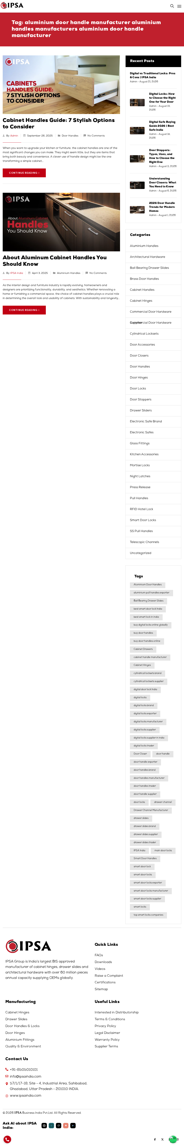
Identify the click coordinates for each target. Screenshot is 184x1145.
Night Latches (140, 476)
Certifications (105, 982)
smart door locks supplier (147, 899)
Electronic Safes (141, 432)
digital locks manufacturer (148, 722)
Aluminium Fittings (19, 1040)
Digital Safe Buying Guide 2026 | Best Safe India (162, 126)
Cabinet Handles (142, 290)
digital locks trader (144, 746)
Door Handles (70, 136)
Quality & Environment (23, 1046)
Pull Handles (139, 498)
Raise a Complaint (109, 976)
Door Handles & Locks (22, 1026)
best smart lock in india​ (146, 617)
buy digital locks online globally (151, 625)
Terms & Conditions (110, 1019)
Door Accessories (142, 344)
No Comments (96, 136)
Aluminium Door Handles (148, 585)
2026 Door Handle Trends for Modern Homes (162, 207)
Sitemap (101, 989)
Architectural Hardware (147, 257)
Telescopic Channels (144, 542)
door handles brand (144, 770)
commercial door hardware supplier (150, 323)
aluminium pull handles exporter (151, 593)
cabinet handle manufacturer (150, 657)
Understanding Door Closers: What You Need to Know (162, 182)
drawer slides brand (145, 826)
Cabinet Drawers (143, 649)
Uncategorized (140, 553)
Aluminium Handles (68, 273)
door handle (163, 754)
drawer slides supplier (146, 834)
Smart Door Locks (143, 520)
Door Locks (138, 388)
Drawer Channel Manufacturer (151, 810)
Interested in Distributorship (117, 1012)
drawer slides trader (145, 842)
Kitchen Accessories (144, 454)
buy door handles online (147, 641)
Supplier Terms (106, 1046)
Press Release (140, 487)
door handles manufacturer (149, 778)
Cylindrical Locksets (144, 334)
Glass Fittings (140, 443)
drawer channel (163, 802)
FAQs (99, 955)
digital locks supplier (145, 730)
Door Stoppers (140, 399)
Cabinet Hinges (141, 301)
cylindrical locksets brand (147, 673)
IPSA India (16, 273)
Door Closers (139, 355)
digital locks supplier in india (149, 738)
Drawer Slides (16, 1019)
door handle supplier (145, 794)
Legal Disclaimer (107, 1033)
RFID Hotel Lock (141, 509)
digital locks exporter (145, 714)
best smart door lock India (148, 609)
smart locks (140, 907)
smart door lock (142, 867)
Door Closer (140, 754)
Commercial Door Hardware (150, 312)
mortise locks (140, 465)
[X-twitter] (162, 1139)
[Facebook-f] (155, 1139)
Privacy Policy (105, 1026)
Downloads (103, 962)
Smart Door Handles (145, 858)
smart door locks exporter (148, 883)
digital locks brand (144, 705)
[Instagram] (177, 1139)
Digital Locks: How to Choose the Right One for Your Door (162, 98)
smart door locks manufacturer (151, 891)
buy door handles (143, 633)
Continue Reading (23, 172)
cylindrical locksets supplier (149, 681)
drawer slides (141, 818)
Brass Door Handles (144, 279)
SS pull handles (141, 531)
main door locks (163, 851)
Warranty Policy (107, 1040)
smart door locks (143, 875)
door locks (139, 802)
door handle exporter (145, 762)
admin (14, 136)
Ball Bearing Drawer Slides (149, 268)
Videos (100, 969)
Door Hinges (139, 377)
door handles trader (145, 786)
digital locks (140, 698)
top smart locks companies (148, 915)
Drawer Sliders (141, 410)
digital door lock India (145, 689)
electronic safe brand (146, 421)
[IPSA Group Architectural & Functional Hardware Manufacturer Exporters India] (92, 5)
